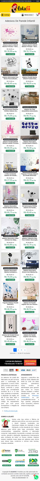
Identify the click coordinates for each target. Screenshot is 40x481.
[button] (5, 15)
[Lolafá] (20, 8)
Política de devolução (11, 411)
